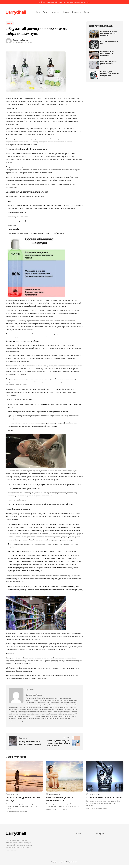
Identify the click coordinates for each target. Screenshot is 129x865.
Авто (45, 12)
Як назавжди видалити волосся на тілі (59, 799)
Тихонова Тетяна (20, 40)
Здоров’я (76, 12)
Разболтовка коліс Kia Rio (109, 42)
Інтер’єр (55, 12)
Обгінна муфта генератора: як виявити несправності (109, 74)
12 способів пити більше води (104, 797)
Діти (38, 12)
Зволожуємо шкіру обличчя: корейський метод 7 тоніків (58, 743)
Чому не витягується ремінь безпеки (108, 63)
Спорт (87, 12)
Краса (66, 12)
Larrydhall (16, 12)
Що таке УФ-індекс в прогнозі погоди (23, 799)
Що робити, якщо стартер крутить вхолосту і (107, 54)
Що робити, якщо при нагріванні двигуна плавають (108, 33)
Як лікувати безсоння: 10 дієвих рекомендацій (30, 742)
